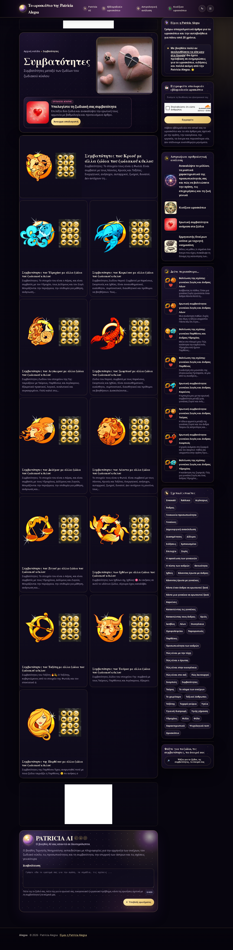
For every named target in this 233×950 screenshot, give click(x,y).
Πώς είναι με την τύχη (178, 653)
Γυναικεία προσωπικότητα (181, 514)
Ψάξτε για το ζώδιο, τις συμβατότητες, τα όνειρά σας (185, 760)
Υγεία (204, 703)
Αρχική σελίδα (32, 51)
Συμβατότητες (189, 682)
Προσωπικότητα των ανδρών (182, 645)
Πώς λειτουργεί (200, 674)
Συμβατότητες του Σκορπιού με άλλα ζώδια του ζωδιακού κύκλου (122, 373)
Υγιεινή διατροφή (176, 711)
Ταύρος (170, 689)
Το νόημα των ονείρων (191, 689)
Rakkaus (185, 500)
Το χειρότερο (173, 696)
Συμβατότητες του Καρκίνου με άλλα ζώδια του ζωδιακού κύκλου (122, 274)
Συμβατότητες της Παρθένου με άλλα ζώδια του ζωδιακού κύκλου (52, 763)
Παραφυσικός (196, 631)
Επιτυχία (171, 551)
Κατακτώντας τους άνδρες (180, 616)
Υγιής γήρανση (199, 711)
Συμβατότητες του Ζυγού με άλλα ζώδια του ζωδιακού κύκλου (52, 570)
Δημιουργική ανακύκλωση (181, 529)
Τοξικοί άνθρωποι (196, 696)
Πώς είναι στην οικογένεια (181, 667)
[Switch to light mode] (202, 8)
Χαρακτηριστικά (175, 725)
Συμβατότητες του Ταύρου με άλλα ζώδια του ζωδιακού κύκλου (121, 670)
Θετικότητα (200, 565)
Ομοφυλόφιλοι (174, 631)
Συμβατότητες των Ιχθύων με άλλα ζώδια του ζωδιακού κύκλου (123, 574)
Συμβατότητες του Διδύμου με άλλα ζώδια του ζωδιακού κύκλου (51, 471)
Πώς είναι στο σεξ (176, 674)
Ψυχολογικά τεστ (199, 725)
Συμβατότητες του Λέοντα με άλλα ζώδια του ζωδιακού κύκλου (121, 471)
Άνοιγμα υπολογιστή (66, 121)
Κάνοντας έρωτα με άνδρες (193, 572)
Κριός (203, 616)
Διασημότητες (174, 536)
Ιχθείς (169, 572)
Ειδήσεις (171, 543)
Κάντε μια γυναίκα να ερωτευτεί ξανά (187, 594)
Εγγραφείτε (187, 120)
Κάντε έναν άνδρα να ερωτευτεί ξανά (187, 587)
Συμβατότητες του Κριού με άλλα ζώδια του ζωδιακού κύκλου (119, 158)
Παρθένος (171, 638)
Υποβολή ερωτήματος (138, 902)
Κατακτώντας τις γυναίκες (181, 609)
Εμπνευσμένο (188, 543)
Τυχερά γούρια (188, 703)
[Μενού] (210, 8)
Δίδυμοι (191, 536)
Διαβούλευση (31, 865)
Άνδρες (170, 507)
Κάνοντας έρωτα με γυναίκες (182, 580)
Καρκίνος (171, 602)
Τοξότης (170, 703)
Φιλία (185, 718)
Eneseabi (171, 500)
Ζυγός (184, 551)
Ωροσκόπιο (172, 733)
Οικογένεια (197, 623)
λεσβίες (170, 623)
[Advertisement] (88, 24)
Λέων (183, 623)
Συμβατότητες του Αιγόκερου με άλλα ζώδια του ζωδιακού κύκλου (53, 373)
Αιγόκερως (201, 500)
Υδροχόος (171, 718)
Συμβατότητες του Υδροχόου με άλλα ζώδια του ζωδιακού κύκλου (52, 274)
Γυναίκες (171, 522)
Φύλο (197, 718)
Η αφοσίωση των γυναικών (181, 558)
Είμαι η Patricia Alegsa (185, 22)
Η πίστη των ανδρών (177, 565)
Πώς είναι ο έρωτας (177, 660)
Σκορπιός (171, 682)
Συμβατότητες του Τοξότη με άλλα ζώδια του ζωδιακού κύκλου (53, 668)
